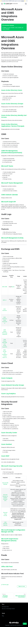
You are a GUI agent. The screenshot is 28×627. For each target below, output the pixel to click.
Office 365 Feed (6, 566)
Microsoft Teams (7, 166)
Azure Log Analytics (8, 393)
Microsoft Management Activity (12, 238)
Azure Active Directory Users (11, 90)
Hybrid (12, 286)
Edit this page (6, 584)
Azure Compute (6, 378)
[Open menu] (25, 624)
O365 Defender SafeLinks (5, 524)
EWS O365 (4, 286)
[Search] (26, 4)
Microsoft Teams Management (12, 183)
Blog (3, 615)
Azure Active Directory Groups (12, 103)
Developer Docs (5, 606)
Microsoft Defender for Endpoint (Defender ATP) (5, 497)
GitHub (22, 0)
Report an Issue (22, 586)
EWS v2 (4, 300)
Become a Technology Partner (8, 608)
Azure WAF (5, 456)
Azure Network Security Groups (12, 385)
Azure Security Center (9, 432)
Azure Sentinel (6, 444)
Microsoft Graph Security (5, 514)
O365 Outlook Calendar (9, 195)
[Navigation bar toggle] (2, 4)
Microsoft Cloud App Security (11, 466)
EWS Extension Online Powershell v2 (4, 320)
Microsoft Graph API (8, 202)
